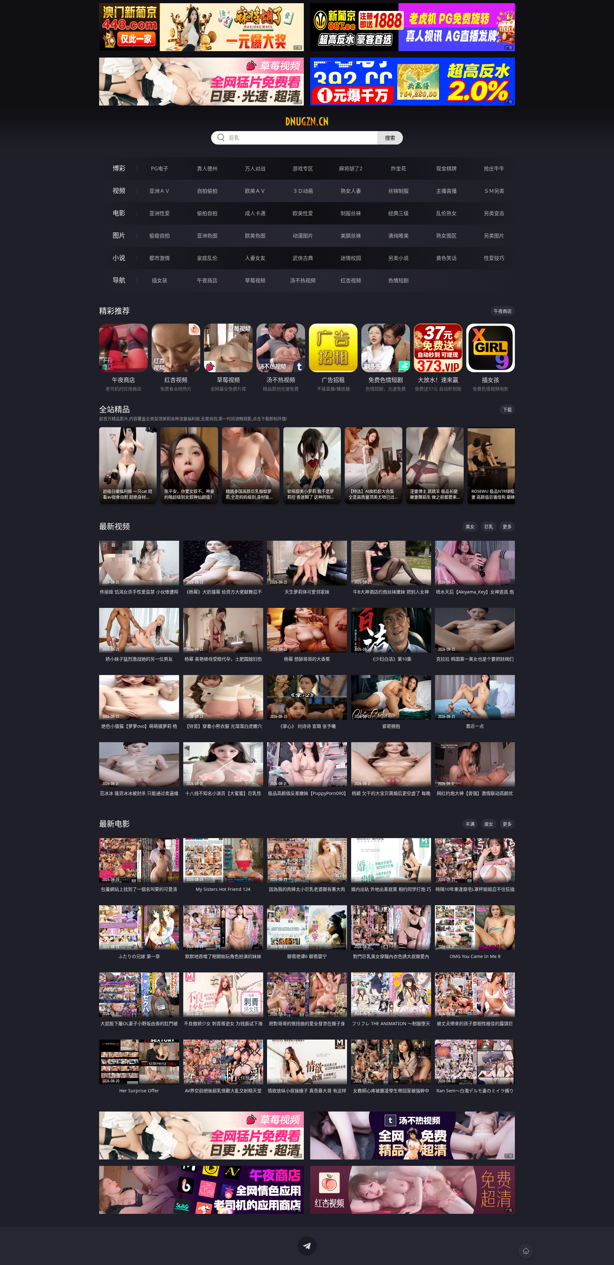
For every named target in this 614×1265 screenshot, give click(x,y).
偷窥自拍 (159, 235)
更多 (507, 526)
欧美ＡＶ (255, 190)
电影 (119, 213)
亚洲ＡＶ (159, 190)
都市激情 (159, 258)
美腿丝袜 (351, 235)
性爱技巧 (494, 258)
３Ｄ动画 (303, 190)
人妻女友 (255, 258)
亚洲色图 (207, 235)
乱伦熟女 (446, 213)
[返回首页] (525, 1251)
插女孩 (159, 280)
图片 (119, 235)
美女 (470, 526)
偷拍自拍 (207, 213)
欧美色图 (255, 235)
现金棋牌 (446, 168)
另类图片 (494, 235)
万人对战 (255, 168)
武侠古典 (303, 258)
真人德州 (207, 168)
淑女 (488, 824)
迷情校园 (351, 258)
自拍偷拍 (207, 190)
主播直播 (446, 190)
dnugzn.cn (307, 121)
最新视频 (114, 526)
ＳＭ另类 (494, 190)
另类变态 (494, 213)
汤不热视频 (303, 280)
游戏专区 (303, 168)
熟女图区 (446, 235)
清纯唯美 (398, 235)
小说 (119, 258)
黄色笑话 (446, 258)
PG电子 (159, 168)
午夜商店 (207, 280)
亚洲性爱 (159, 213)
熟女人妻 (351, 190)
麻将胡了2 (350, 168)
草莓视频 (255, 280)
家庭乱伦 (207, 258)
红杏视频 (351, 280)
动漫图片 (303, 235)
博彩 (119, 168)
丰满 (470, 824)
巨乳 (488, 526)
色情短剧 (398, 280)
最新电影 (114, 823)
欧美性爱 (303, 213)
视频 (119, 190)
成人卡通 (255, 213)
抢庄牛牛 (494, 168)
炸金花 (398, 168)
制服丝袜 (351, 213)
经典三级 (398, 213)
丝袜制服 (398, 190)
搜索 (390, 137)
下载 (507, 409)
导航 (119, 280)
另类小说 (398, 258)
